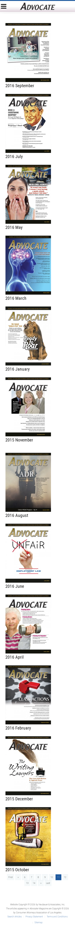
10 (51, 877)
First (10, 877)
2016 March (15, 298)
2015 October (17, 869)
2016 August (16, 515)
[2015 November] (28, 406)
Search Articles (14, 916)
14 (34, 883)
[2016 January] (28, 336)
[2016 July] (28, 123)
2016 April (14, 657)
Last (48, 883)
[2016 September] (28, 52)
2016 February (18, 728)
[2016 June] (28, 553)
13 (27, 883)
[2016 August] (28, 482)
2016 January (17, 369)
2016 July (14, 156)
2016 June (14, 586)
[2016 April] (28, 624)
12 (65, 877)
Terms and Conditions (57, 916)
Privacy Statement (34, 916)
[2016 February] (28, 694)
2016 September (19, 85)
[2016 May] (28, 194)
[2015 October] (28, 836)
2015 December (19, 798)
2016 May (14, 227)
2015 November (19, 440)
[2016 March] (28, 265)
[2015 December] (28, 765)
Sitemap (38, 922)
